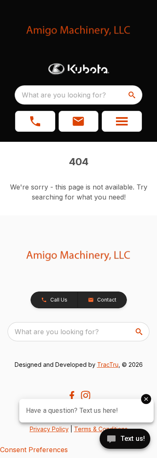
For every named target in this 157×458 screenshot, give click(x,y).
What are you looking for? (64, 95)
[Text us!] (125, 439)
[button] (35, 121)
